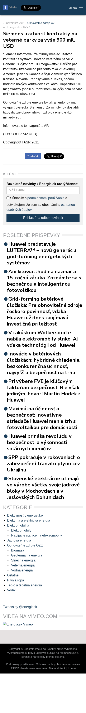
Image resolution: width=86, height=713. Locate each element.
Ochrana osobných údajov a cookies (58, 664)
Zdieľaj (12, 7)
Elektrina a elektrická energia (28, 520)
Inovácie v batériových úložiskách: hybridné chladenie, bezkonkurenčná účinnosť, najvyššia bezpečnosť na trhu (43, 363)
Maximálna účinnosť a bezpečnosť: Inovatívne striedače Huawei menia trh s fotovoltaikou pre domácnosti (42, 418)
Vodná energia (22, 570)
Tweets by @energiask (20, 607)
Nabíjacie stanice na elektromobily (36, 535)
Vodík (11, 590)
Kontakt (72, 668)
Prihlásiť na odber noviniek (43, 218)
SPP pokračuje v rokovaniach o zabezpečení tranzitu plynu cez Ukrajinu (43, 463)
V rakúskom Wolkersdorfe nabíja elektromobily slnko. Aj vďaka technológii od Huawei (42, 338)
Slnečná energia (23, 560)
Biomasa (17, 550)
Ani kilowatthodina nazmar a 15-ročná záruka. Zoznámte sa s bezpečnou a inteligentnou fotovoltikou (44, 280)
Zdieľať (33, 156)
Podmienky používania (20, 664)
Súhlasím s (18, 198)
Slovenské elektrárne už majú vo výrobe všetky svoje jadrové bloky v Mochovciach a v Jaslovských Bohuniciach (43, 487)
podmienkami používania (45, 198)
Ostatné (13, 575)
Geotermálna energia (26, 555)
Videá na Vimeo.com (30, 616)
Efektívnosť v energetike (25, 515)
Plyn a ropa (15, 580)
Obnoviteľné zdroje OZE (42, 23)
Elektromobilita (18, 525)
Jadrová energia (19, 540)
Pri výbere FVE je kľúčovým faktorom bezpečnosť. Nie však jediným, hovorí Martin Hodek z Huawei (43, 390)
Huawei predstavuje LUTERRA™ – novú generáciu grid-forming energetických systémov (41, 253)
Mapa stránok (57, 668)
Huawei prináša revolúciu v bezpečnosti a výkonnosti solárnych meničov (39, 442)
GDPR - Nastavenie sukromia (29, 668)
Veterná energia (23, 565)
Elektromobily (21, 530)
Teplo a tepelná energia (24, 585)
